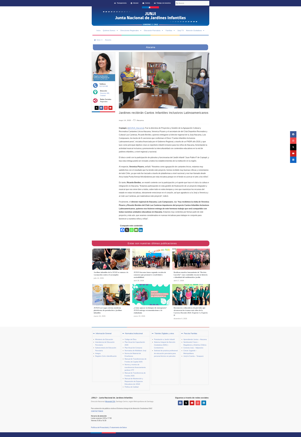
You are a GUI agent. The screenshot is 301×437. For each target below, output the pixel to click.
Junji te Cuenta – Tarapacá (193, 356)
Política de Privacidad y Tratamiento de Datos (109, 427)
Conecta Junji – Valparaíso (193, 348)
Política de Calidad (132, 387)
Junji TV (180, 30)
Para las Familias (190, 333)
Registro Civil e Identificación (106, 356)
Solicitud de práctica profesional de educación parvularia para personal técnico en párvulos (166, 353)
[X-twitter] (293, 147)
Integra (98, 353)
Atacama (140, 120)
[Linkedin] (293, 160)
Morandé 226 (110, 401)
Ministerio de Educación (104, 339)
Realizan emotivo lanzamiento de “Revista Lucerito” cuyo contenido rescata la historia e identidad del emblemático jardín (191, 274)
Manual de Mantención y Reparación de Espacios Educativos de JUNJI (134, 381)
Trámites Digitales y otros (164, 333)
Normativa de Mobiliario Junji (135, 350)
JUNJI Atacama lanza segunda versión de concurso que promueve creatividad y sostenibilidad (150, 274)
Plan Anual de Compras (133, 348)
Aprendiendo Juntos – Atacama (195, 339)
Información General (103, 333)
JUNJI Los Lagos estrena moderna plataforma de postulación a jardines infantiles (108, 310)
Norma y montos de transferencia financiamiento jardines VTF (135, 367)
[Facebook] (293, 134)
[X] (127, 230)
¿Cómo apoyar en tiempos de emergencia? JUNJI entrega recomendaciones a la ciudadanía (150, 310)
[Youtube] (293, 153)
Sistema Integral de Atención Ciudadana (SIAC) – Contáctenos (164, 345)
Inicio (98, 30)
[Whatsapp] (131, 230)
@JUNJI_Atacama (136, 128)
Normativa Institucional (134, 333)
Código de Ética (130, 339)
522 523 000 (103, 86)
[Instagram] (293, 141)
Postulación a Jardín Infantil (164, 339)
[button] (106, 333)
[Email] (136, 230)
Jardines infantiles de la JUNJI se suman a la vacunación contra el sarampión (111, 273)
